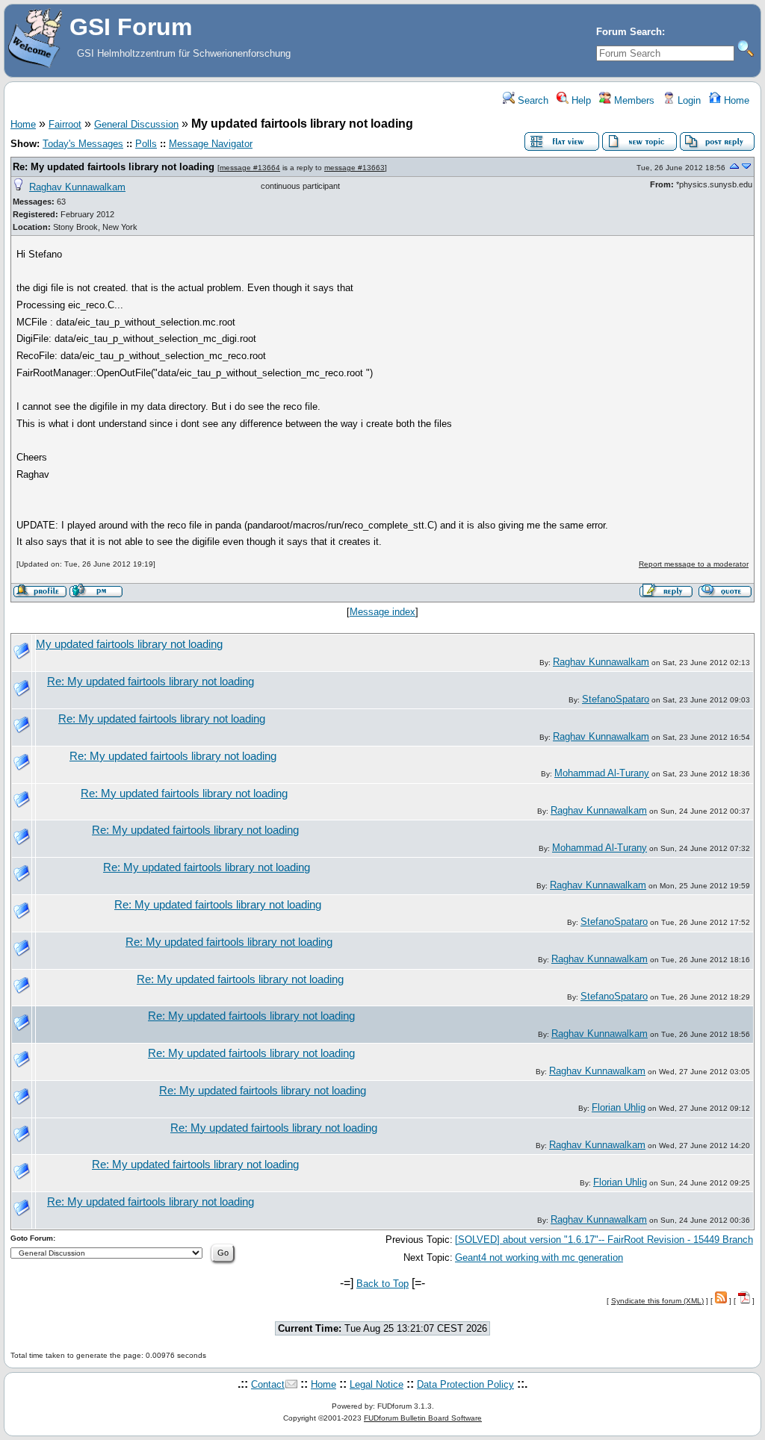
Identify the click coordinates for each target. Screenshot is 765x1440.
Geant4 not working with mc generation (539, 1257)
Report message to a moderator (694, 564)
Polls (146, 143)
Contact (268, 1384)
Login (688, 100)
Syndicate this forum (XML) (657, 1301)
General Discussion (136, 124)
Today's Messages (83, 143)
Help (580, 100)
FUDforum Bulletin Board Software (423, 1418)
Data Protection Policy (465, 1384)
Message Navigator (211, 143)
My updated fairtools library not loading (129, 644)
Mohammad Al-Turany (601, 773)
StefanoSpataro (615, 699)
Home (735, 100)
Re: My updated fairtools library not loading (113, 166)
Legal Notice (376, 1384)
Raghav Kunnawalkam (77, 187)
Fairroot (65, 124)
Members (632, 100)
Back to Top (382, 1283)
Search (531, 100)
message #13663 (354, 167)
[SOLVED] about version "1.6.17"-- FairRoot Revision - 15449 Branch (604, 1239)
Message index (382, 611)
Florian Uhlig (618, 1107)
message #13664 (250, 167)
